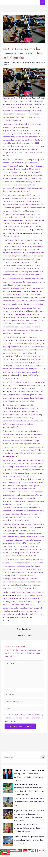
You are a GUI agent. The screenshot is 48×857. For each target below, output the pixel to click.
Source (6, 620)
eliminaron (15, 340)
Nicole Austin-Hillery (26, 166)
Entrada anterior (24, 629)
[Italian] (36, 850)
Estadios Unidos (38, 98)
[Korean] (43, 850)
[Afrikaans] (1, 850)
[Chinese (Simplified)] (8, 850)
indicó (12, 359)
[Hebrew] (29, 850)
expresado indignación (16, 595)
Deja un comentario (11, 62)
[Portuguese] (1, 853)
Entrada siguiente (24, 635)
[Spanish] (8, 853)
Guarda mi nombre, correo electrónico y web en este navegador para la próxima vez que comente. (24, 718)
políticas (14, 350)
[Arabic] (5, 850)
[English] (15, 850)
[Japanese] (40, 850)
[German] (26, 850)
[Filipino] (19, 850)
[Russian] (5, 853)
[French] (22, 850)
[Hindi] (33, 850)
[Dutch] (12, 850)
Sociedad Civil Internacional (33, 62)
